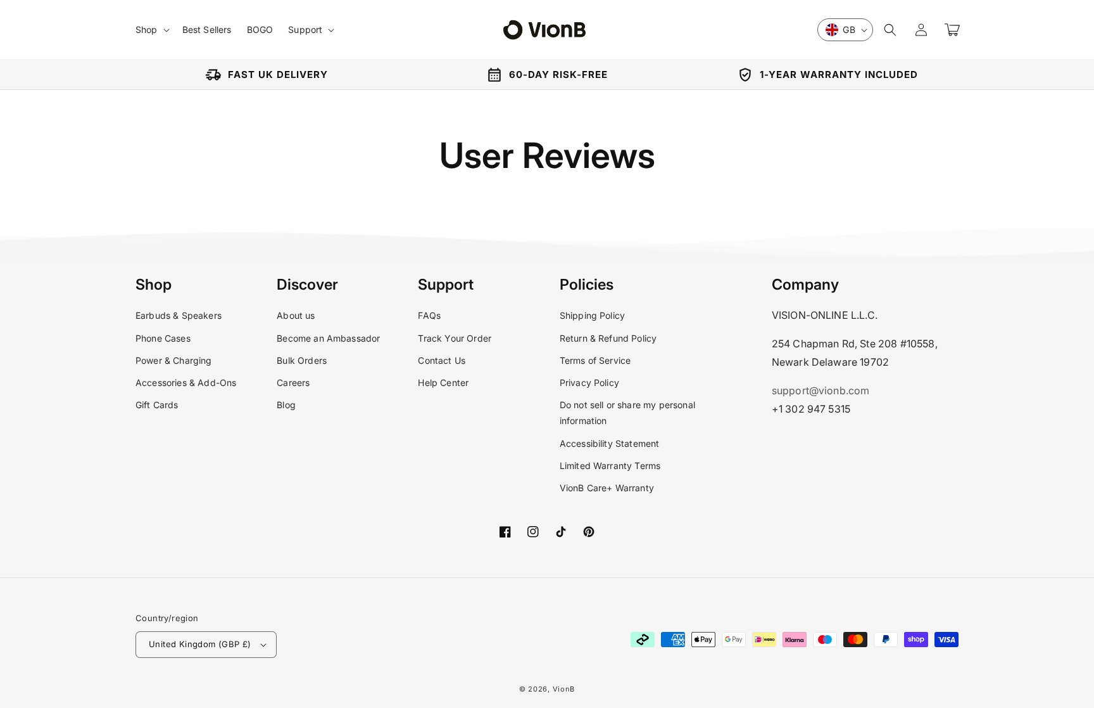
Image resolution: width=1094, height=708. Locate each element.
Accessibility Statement (610, 443)
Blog (286, 404)
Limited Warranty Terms (610, 465)
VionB (564, 689)
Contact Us (441, 360)
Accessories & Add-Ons (185, 382)
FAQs (429, 315)
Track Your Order (454, 338)
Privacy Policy (589, 382)
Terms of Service (595, 360)
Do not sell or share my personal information (627, 412)
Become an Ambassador (328, 338)
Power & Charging (173, 360)
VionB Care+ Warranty (607, 487)
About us (296, 315)
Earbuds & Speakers (178, 315)
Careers (293, 382)
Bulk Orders (302, 360)
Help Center (443, 382)
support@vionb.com (821, 390)
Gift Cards (157, 404)
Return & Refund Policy (608, 338)
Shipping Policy (592, 315)
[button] (890, 30)
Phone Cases (163, 338)
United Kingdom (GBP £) (200, 644)
